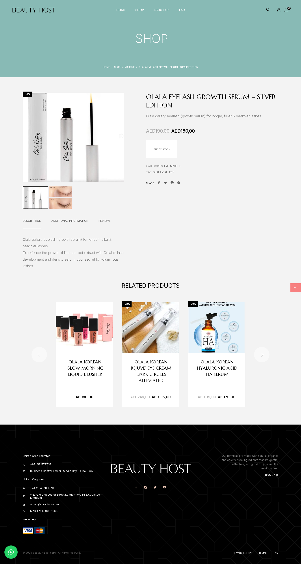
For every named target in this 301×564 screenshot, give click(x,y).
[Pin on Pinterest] (172, 183)
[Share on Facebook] (159, 183)
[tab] (32, 223)
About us (161, 10)
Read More (271, 475)
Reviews (104, 220)
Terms (263, 553)
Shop (139, 10)
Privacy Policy (242, 553)
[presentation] (39, 354)
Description (32, 220)
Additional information (69, 220)
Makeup (129, 67)
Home (121, 10)
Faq (276, 553)
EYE (166, 166)
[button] (11, 552)
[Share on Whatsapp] (178, 183)
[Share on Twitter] (165, 183)
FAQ (182, 10)
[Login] (278, 10)
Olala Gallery (163, 172)
